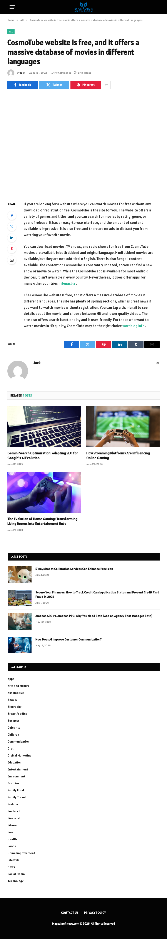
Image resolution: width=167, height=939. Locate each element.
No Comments (62, 72)
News (11, 867)
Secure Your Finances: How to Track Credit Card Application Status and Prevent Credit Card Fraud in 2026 (97, 594)
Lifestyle (14, 860)
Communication (19, 741)
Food (11, 832)
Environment (16, 776)
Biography (15, 707)
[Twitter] (11, 226)
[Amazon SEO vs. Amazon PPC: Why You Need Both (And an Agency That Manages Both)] (20, 621)
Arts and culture (19, 686)
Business (13, 721)
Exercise (13, 783)
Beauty (12, 700)
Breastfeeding (17, 714)
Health (12, 839)
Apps (11, 679)
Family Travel (17, 797)
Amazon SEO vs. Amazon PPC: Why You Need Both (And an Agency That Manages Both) (93, 616)
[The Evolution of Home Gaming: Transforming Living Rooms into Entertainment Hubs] (44, 492)
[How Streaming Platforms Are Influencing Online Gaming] (123, 426)
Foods (12, 846)
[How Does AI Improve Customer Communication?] (20, 645)
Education (15, 762)
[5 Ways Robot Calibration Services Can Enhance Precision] (20, 574)
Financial (14, 818)
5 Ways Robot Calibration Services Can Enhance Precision (74, 569)
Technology (15, 881)
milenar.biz (66, 283)
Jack (22, 72)
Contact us (70, 913)
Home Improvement (21, 853)
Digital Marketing (20, 755)
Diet (10, 748)
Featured (14, 811)
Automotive (16, 693)
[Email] (11, 260)
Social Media (16, 874)
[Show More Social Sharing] (106, 85)
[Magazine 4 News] (83, 7)
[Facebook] (11, 215)
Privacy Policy (95, 913)
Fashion (13, 804)
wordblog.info (133, 325)
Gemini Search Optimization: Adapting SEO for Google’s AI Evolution (42, 455)
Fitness (12, 825)
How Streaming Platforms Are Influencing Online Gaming (118, 455)
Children (13, 734)
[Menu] (12, 7)
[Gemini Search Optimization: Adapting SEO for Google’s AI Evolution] (44, 426)
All (11, 31)
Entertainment (18, 769)
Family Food (16, 790)
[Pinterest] (11, 249)
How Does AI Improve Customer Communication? (68, 639)
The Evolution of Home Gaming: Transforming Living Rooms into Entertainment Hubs (42, 521)
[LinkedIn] (11, 237)
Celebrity (14, 728)
